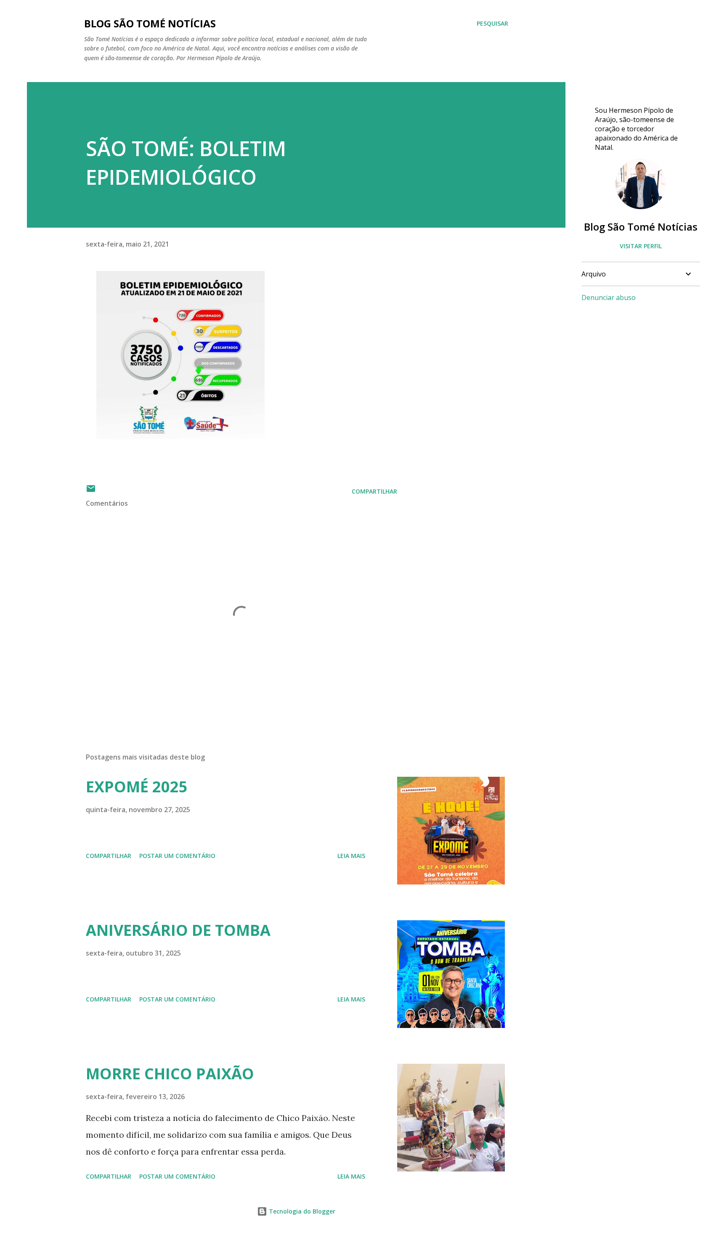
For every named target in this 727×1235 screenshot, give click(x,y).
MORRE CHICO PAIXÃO (170, 1073)
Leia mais (351, 856)
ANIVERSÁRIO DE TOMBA (178, 930)
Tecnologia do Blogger (301, 1211)
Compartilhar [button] (374, 491)
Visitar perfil (641, 246)
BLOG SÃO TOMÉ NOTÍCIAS (150, 23)
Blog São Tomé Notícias (641, 227)
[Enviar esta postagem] (91, 491)
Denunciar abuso (608, 297)
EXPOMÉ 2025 (137, 786)
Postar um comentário (177, 856)
